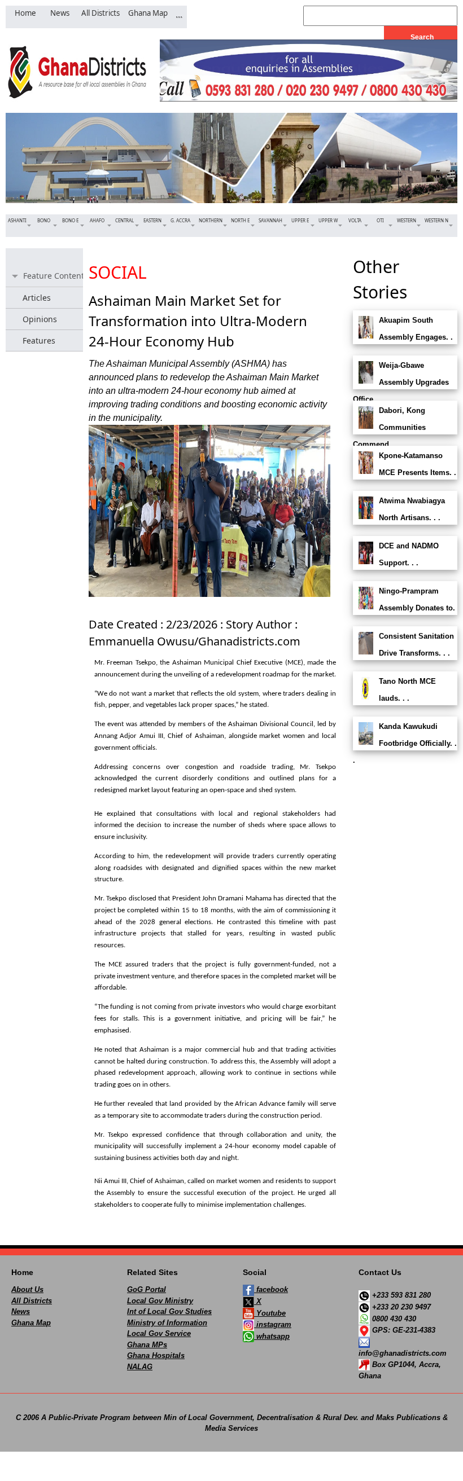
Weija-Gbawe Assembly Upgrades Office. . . (401, 382)
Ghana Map (31, 1323)
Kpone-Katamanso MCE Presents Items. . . (404, 472)
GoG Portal (146, 1289)
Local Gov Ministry (160, 1301)
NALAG (139, 1367)
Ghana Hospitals (156, 1355)
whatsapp (272, 1336)
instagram (272, 1324)
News (20, 1311)
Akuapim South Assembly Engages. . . (403, 337)
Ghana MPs (147, 1345)
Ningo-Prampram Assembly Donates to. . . (404, 608)
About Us (27, 1289)
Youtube (270, 1313)
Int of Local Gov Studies (169, 1311)
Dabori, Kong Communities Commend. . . (389, 427)
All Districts (31, 1301)
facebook (271, 1289)
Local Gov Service (159, 1333)
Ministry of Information (167, 1323)
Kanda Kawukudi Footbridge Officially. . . (405, 743)
